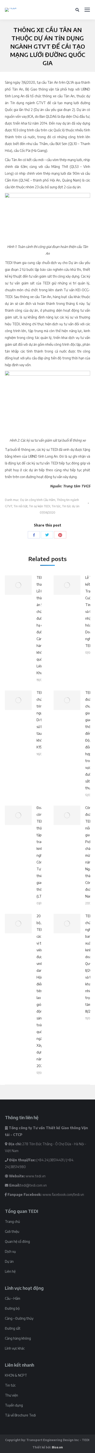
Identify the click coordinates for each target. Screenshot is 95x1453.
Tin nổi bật (21, 506)
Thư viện (11, 1395)
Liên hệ (10, 1271)
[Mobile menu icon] (87, 9)
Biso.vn (57, 1447)
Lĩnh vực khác (15, 1348)
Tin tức (56, 506)
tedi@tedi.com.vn (33, 1185)
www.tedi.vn (36, 1176)
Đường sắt (12, 1328)
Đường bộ (12, 1308)
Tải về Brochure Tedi (20, 1415)
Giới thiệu (12, 1231)
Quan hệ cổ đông (17, 1241)
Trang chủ (12, 1221)
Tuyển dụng (14, 1405)
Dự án (9, 1261)
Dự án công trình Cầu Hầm (37, 500)
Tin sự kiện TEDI (39, 506)
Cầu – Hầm (12, 1298)
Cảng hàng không (18, 1338)
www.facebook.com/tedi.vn (63, 1194)
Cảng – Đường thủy (19, 1318)
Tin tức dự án (70, 506)
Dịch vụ (10, 1251)
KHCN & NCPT (16, 1375)
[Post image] (18, 585)
